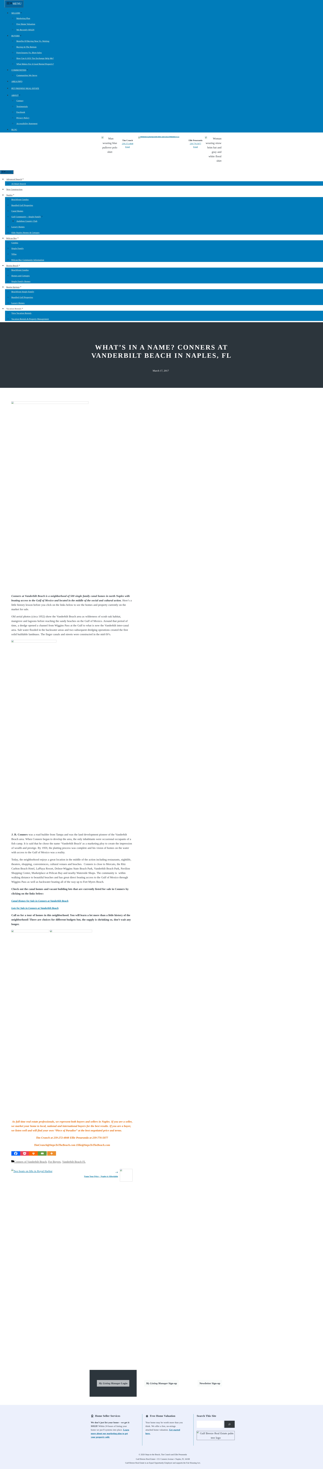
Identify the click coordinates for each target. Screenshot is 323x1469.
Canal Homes (17, 211)
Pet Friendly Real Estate (25, 88)
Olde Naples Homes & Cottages (25, 232)
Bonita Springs (13, 287)
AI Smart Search (18, 184)
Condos (14, 243)
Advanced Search (14, 179)
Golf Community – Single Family (26, 217)
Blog (14, 129)
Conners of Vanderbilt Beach (30, 1161)
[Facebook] (15, 1153)
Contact (19, 100)
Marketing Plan (23, 18)
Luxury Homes (18, 227)
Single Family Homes (20, 281)
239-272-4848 (127, 144)
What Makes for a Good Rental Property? (35, 64)
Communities (18, 70)
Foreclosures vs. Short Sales (29, 52)
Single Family (17, 248)
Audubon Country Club (26, 221)
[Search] (229, 1424)
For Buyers (54, 1161)
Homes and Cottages (20, 276)
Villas (14, 254)
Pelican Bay (11, 238)
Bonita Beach (12, 265)
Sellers (15, 13)
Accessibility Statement (26, 123)
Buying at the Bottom (26, 47)
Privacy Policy (22, 118)
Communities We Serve (26, 75)
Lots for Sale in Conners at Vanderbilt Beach (35, 908)
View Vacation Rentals (21, 313)
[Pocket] (24, 1153)
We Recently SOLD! (25, 30)
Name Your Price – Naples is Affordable (101, 1176)
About (15, 95)
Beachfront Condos (20, 199)
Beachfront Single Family (22, 291)
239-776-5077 (195, 144)
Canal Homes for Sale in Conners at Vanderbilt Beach (39, 900)
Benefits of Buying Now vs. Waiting (32, 41)
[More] (52, 1153)
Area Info (16, 81)
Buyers (15, 36)
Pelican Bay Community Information (27, 260)
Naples (9, 195)
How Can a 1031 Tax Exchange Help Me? (35, 58)
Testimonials (22, 106)
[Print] (33, 1153)
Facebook (20, 112)
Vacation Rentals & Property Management (30, 319)
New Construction (14, 189)
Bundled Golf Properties (22, 205)
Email (127, 147)
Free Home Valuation (25, 24)
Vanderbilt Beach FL (74, 1161)
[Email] (42, 1153)
